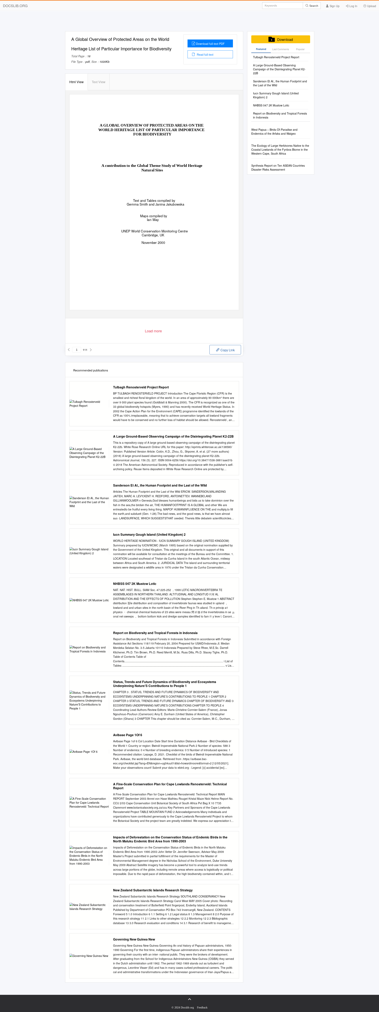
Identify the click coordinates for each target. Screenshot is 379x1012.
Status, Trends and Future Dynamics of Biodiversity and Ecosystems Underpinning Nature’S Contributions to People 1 (164, 684)
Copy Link (227, 350)
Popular (300, 49)
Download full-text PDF (210, 44)
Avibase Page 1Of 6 (127, 735)
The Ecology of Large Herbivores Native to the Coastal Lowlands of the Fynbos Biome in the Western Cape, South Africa (280, 149)
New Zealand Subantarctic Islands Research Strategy (153, 890)
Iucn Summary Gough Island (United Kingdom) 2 (149, 535)
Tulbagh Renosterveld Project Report (141, 387)
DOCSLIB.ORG (15, 5)
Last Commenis (280, 49)
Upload (371, 6)
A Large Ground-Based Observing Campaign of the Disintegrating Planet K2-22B (173, 436)
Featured (261, 49)
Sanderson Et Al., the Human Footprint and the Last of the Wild (160, 485)
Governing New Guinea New (134, 939)
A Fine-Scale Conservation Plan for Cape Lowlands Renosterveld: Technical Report (170, 786)
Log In (353, 6)
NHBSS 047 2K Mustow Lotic (134, 584)
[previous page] (69, 349)
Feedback (202, 1007)
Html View (76, 82)
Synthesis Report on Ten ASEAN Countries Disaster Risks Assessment (278, 167)
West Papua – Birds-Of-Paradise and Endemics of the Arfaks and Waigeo (274, 131)
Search (313, 5)
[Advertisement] (189, 22)
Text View (98, 82)
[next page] (91, 349)
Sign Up (334, 6)
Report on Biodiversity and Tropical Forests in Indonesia (155, 633)
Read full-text (204, 54)
